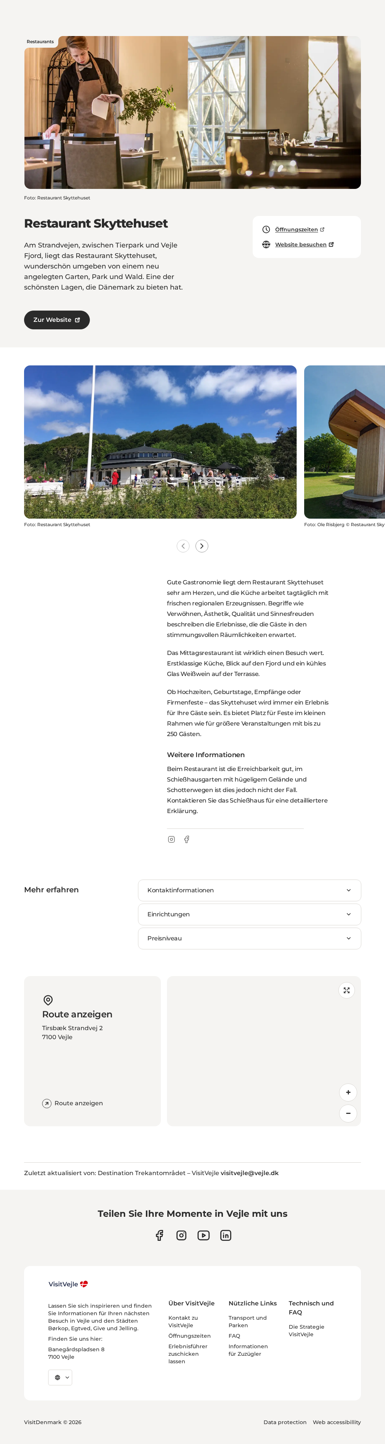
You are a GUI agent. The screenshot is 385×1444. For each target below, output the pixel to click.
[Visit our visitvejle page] (159, 1235)
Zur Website (52, 319)
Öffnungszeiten (296, 229)
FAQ (234, 1335)
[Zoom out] (348, 1114)
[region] (264, 1051)
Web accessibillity (337, 1422)
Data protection (285, 1422)
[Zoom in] (348, 1092)
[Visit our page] (181, 1235)
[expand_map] (346, 990)
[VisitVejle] (68, 1284)
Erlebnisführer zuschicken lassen (188, 1354)
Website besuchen (301, 244)
